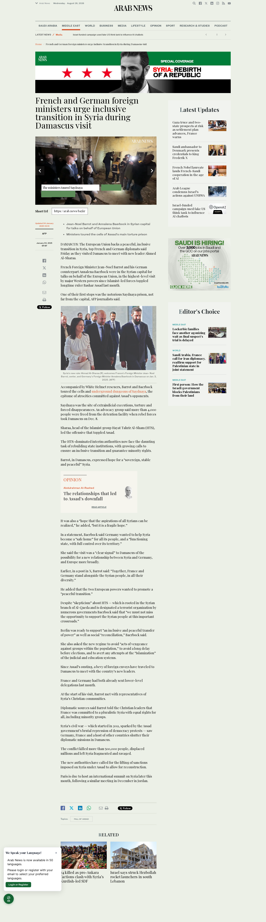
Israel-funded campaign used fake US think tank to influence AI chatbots (188, 210)
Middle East (71, 25)
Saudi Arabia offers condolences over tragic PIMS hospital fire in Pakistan (109, 34)
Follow (45, 307)
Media (122, 25)
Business (106, 25)
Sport (170, 25)
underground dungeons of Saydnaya (119, 391)
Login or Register (18, 884)
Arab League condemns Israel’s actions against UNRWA (188, 192)
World (90, 25)
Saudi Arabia (48, 25)
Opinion (155, 25)
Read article (99, 507)
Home (38, 44)
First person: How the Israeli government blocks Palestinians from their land (187, 389)
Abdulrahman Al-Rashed (79, 487)
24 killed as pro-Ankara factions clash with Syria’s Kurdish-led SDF (82, 876)
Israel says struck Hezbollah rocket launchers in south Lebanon (133, 876)
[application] (96, 170)
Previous (39, 170)
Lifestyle (138, 25)
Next (152, 170)
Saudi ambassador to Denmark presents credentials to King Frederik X (186, 152)
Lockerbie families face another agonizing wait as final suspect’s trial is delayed (188, 334)
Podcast (220, 25)
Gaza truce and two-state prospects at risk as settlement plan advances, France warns (187, 129)
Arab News (44, 3)
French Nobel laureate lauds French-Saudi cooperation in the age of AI (188, 172)
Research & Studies (195, 25)
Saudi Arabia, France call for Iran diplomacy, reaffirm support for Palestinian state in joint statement (188, 362)
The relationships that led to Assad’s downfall (90, 495)
